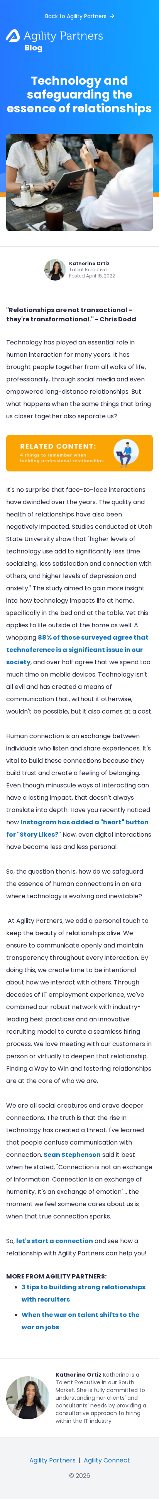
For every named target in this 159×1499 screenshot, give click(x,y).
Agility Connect (107, 1460)
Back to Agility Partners (76, 16)
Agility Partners (52, 1460)
